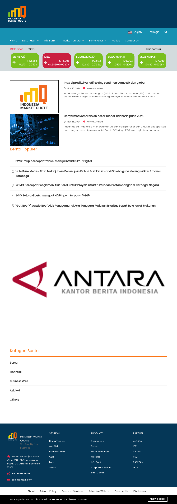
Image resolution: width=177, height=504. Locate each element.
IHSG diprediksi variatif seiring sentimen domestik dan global (104, 83)
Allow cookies (158, 499)
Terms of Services (72, 491)
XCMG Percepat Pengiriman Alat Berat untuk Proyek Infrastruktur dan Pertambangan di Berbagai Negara (87, 185)
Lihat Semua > (154, 49)
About (31, 491)
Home (13, 40)
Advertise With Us (98, 491)
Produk (116, 40)
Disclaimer (139, 491)
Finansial (15, 372)
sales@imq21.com (22, 479)
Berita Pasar (96, 40)
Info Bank (50, 40)
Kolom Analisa (95, 88)
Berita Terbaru (72, 40)
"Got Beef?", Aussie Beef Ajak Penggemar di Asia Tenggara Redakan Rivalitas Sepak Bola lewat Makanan (86, 206)
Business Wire (19, 381)
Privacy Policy (48, 491)
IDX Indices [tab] (16, 49)
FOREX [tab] (31, 49)
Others (14, 400)
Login (155, 32)
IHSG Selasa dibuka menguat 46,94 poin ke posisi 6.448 (53, 195)
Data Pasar (29, 40)
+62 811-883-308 (21, 473)
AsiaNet (15, 390)
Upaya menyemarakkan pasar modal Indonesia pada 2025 (103, 116)
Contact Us (132, 40)
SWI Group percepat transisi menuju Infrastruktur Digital (54, 161)
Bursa (13, 363)
